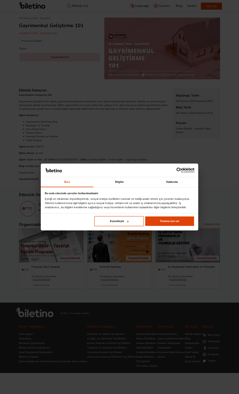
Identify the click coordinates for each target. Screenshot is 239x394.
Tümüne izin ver (169, 221)
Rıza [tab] (67, 181)
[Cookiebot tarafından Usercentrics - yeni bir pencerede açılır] (179, 170)
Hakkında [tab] (172, 181)
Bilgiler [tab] (119, 181)
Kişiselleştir (117, 221)
